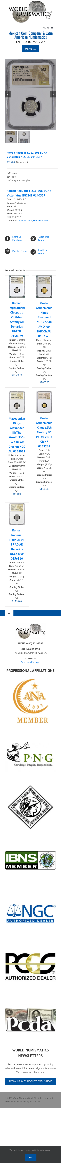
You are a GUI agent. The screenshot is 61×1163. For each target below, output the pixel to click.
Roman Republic (41, 220)
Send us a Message (30, 662)
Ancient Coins (25, 220)
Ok (30, 1157)
